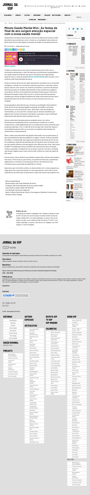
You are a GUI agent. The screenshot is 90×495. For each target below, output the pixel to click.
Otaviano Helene (34, 431)
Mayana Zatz (54, 379)
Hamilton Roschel (34, 378)
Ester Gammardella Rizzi (34, 358)
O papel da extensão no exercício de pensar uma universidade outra (83, 77)
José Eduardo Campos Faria (33, 403)
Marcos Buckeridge (32, 420)
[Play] (21, 59)
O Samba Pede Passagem (76, 396)
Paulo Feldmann (34, 436)
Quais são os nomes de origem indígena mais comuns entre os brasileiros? (75, 151)
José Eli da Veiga (55, 363)
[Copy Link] (21, 50)
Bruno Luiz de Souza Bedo (54, 335)
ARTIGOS (28, 316)
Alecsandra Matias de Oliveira (34, 330)
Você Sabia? (75, 457)
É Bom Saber (75, 370)
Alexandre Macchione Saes (34, 333)
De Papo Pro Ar (76, 360)
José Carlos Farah (55, 361)
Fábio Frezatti (33, 363)
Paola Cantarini (33, 434)
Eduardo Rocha (54, 346)
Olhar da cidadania (76, 404)
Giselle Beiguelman (55, 350)
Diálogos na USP (76, 362)
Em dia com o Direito (75, 373)
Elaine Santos (33, 352)
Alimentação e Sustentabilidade (12, 355)
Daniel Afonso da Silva (34, 337)
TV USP (49, 319)
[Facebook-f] (69, 28)
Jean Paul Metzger (34, 389)
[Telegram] (16, 50)
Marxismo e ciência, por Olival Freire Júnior (73, 77)
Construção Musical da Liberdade (75, 351)
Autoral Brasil (75, 339)
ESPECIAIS (29, 319)
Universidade (42, 19)
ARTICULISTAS (31, 325)
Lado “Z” (74, 381)
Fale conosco (6, 259)
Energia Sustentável (11, 368)
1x (31, 60)
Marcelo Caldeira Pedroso (34, 413)
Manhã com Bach (76, 385)
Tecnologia (32, 19)
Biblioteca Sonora (76, 341)
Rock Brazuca (75, 427)
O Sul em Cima (76, 400)
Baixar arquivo (9, 66)
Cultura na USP (76, 357)
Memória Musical (76, 388)
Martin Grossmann (55, 377)
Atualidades (8, 15)
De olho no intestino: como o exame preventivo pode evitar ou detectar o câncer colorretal (75, 163)
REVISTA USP (51, 316)
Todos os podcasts (80, 68)
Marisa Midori (54, 375)
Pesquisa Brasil (76, 413)
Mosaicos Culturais (74, 393)
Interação (74, 379)
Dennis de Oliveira (34, 350)
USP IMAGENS (51, 322)
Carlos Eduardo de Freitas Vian (55, 339)
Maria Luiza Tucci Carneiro (34, 424)
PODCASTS (7, 350)
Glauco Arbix (54, 353)
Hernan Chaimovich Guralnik (33, 381)
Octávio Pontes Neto (55, 382)
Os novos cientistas (74, 407)
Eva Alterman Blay (34, 361)
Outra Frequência (76, 410)
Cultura (27, 15)
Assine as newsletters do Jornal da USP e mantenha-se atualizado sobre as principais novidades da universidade (31, 267)
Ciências (18, 15)
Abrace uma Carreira (75, 325)
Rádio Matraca (76, 423)
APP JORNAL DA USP (9, 303)
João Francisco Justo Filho (33, 395)
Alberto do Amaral (55, 332)
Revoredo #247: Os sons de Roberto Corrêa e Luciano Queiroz (75, 50)
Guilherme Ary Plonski (33, 374)
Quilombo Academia (74, 419)
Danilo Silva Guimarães (32, 345)
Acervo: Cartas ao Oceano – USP (76, 329)
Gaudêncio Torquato (32, 368)
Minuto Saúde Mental (36, 77)
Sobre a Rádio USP (77, 320)
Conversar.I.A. (75, 355)
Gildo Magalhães (34, 371)
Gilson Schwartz (55, 348)
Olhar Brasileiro (76, 402)
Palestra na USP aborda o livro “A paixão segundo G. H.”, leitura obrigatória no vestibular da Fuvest (75, 176)
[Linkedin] (13, 50)
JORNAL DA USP (10, 6)
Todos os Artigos (80, 141)
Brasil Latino (75, 344)
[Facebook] (6, 50)
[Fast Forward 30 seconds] (34, 60)
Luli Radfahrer (54, 368)
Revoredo (74, 425)
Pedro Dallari (54, 388)
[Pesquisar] (83, 38)
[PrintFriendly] (23, 50)
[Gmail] (18, 50)
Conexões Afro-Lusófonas (76, 346)
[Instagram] (75, 31)
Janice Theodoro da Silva (34, 386)
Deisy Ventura (33, 348)
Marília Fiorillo (54, 372)
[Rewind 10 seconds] (28, 60)
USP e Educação (12, 376)
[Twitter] (8, 50)
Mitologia (74, 390)
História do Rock (76, 376)
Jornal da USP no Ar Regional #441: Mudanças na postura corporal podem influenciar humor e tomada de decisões (84, 54)
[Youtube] (77, 28)
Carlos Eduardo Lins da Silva (55, 342)
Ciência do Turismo (13, 358)
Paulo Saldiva (54, 385)
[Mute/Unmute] (25, 60)
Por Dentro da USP (12, 374)
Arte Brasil (74, 337)
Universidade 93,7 (76, 438)
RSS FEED (5, 305)
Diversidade (37, 15)
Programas (75, 322)
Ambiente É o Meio (77, 334)
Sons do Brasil (75, 435)
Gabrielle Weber (33, 365)
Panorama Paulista (13, 372)
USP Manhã (75, 450)
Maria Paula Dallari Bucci (34, 428)
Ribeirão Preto (7, 345)
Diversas (74, 364)
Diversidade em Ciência (76, 367)
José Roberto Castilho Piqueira (34, 407)
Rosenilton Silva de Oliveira (34, 439)
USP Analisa (75, 445)
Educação (47, 15)
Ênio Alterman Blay (34, 355)
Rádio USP (67, 15)
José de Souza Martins (33, 399)
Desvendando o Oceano (12, 365)
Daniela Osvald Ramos (33, 341)
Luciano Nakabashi (55, 366)
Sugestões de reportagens (11, 253)
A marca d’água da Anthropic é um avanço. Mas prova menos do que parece (73, 112)
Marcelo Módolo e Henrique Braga (34, 417)
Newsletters (6, 265)
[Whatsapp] (11, 50)
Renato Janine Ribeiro (54, 393)
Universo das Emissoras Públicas (75, 441)
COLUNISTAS (51, 328)
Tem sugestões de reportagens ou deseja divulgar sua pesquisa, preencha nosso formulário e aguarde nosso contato (32, 255)
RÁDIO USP (71, 316)
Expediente (5, 286)
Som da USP (75, 433)
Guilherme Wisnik (55, 355)
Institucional (56, 15)
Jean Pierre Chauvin (32, 392)
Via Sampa (75, 452)
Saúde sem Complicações (76, 430)
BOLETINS (70, 459)
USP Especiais (75, 448)
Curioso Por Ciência (11, 361)
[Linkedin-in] (81, 28)
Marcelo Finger (54, 370)
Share (26, 63)
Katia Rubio (32, 410)
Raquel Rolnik (54, 390)
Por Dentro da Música (75, 415)
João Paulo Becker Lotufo (55, 358)
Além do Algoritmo (77, 332)
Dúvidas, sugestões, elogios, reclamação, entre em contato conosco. (20, 261)
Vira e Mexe (75, 454)
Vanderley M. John (34, 442)
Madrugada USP (76, 383)
